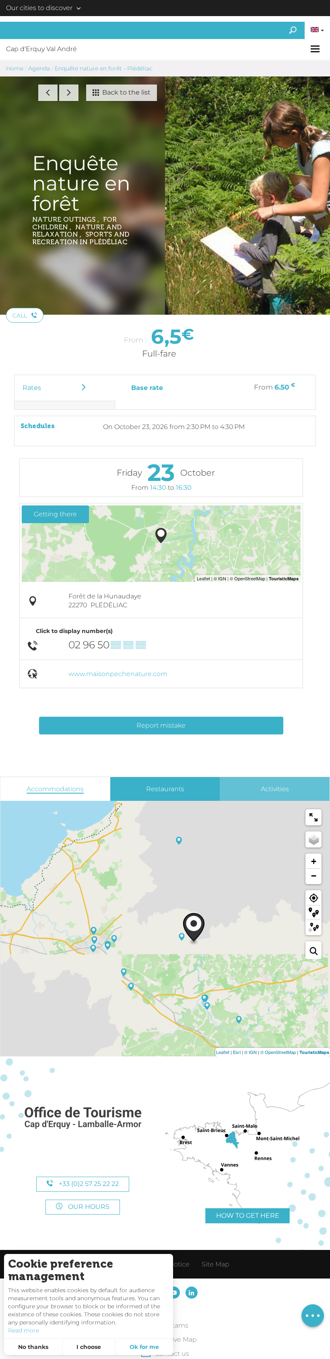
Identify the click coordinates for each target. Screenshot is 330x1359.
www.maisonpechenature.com (117, 674)
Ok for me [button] (144, 1347)
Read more (23, 1330)
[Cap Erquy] (82, 1118)
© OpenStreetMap (278, 1052)
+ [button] (313, 861)
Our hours (87, 1207)
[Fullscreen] (313, 817)
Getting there (55, 514)
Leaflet (222, 1052)
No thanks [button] (33, 1347)
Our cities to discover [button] (39, 8)
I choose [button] (88, 1347)
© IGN (250, 1052)
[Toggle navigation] (316, 49)
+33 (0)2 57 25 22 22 (88, 1184)
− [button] (313, 876)
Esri (237, 1052)
